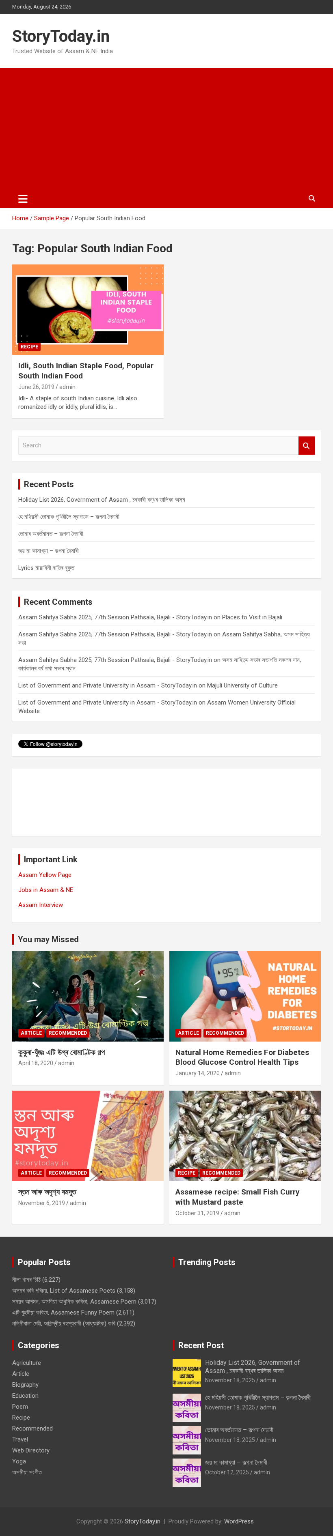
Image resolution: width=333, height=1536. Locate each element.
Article (31, 1033)
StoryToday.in (61, 36)
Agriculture (26, 1362)
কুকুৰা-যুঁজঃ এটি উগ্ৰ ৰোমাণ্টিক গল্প (61, 1052)
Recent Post (201, 1345)
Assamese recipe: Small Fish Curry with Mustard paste (237, 1197)
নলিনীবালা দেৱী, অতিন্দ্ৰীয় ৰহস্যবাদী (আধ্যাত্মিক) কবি (63, 1323)
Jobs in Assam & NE (45, 890)
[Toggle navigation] (23, 198)
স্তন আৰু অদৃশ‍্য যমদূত (47, 1192)
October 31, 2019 (197, 1213)
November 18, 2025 (230, 1380)
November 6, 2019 (41, 1203)
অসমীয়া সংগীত (27, 1472)
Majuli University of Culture (242, 685)
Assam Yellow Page (44, 875)
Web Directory (31, 1450)
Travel (20, 1439)
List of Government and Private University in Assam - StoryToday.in (107, 685)
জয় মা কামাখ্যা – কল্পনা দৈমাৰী (48, 550)
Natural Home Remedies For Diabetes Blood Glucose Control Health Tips (242, 1057)
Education (25, 1395)
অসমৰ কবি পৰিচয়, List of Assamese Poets (63, 1290)
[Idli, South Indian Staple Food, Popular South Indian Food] (88, 309)
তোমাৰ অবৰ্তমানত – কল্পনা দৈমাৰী (50, 533)
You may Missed (48, 939)
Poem (20, 1406)
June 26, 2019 (36, 387)
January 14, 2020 (197, 1073)
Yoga (19, 1461)
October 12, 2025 (227, 1472)
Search (306, 445)
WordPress (239, 1521)
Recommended (68, 1033)
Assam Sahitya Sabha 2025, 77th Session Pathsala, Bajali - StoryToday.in (115, 617)
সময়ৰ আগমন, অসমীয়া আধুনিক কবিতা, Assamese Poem (74, 1301)
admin (67, 387)
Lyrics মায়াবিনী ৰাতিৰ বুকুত (46, 567)
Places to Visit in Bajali (252, 617)
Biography (25, 1384)
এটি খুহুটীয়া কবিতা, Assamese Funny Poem (63, 1312)
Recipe (29, 347)
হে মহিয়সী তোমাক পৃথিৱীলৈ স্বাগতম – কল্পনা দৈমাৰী (68, 516)
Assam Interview (40, 905)
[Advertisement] (166, 128)
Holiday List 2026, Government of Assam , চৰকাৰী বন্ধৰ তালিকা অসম (101, 499)
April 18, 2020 (35, 1063)
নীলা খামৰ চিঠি (26, 1279)
